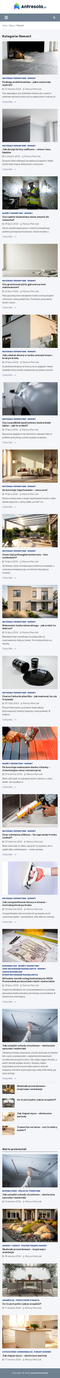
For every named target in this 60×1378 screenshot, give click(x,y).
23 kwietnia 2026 (13, 841)
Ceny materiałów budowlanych (19, 969)
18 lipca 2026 (11, 494)
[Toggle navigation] (6, 18)
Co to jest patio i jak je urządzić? (36, 1099)
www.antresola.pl (39, 1373)
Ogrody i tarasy (11, 1246)
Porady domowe (42, 1352)
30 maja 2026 (12, 703)
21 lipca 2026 (11, 429)
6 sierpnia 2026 (12, 156)
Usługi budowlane (12, 972)
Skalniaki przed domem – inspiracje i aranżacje (32, 1088)
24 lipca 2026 (12, 362)
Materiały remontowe (14, 78)
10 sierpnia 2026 (13, 89)
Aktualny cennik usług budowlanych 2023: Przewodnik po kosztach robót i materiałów (28, 980)
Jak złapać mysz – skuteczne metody (24, 1355)
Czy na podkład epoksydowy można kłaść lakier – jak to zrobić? (26, 424)
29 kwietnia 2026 (13, 774)
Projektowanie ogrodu (34, 1246)
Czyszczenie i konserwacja (17, 1352)
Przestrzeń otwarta (27, 1300)
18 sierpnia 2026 (13, 1201)
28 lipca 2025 (12, 985)
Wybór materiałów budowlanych (20, 975)
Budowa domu (9, 1191)
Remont (32, 78)
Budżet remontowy (12, 213)
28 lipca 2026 (12, 224)
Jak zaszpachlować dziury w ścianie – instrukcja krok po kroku (24, 904)
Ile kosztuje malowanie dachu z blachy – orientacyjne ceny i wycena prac (26, 769)
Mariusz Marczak (33, 89)
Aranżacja (8, 1300)
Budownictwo (9, 966)
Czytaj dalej (7, 102)
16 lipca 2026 (11, 561)
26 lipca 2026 (12, 291)
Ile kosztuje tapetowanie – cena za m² (25, 490)
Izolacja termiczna (29, 1191)
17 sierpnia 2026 (13, 1308)
